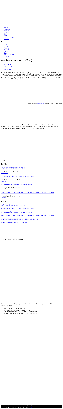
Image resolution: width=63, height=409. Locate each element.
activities (6, 32)
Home (6, 27)
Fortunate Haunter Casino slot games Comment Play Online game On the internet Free (19, 219)
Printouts (6, 31)
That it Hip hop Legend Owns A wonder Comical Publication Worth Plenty (16, 184)
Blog (5, 35)
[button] (31, 42)
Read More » (4, 173)
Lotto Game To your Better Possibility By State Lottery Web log (14, 168)
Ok (31, 407)
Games (6, 34)
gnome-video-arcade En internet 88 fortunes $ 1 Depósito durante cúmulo (17, 176)
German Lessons (9, 37)
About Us (6, 39)
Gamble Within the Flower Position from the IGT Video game (14, 222)
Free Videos (7, 29)
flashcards (40, 103)
